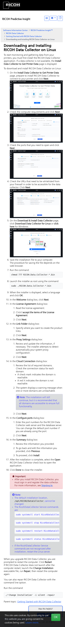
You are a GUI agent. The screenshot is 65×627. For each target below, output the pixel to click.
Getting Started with (24, 36)
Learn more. (32, 623)
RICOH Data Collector (15, 33)
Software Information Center (15, 30)
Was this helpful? (45, 609)
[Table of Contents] (46, 18)
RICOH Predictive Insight (16, 19)
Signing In (47, 485)
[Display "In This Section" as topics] (60, 18)
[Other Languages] (53, 18)
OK (56, 617)
